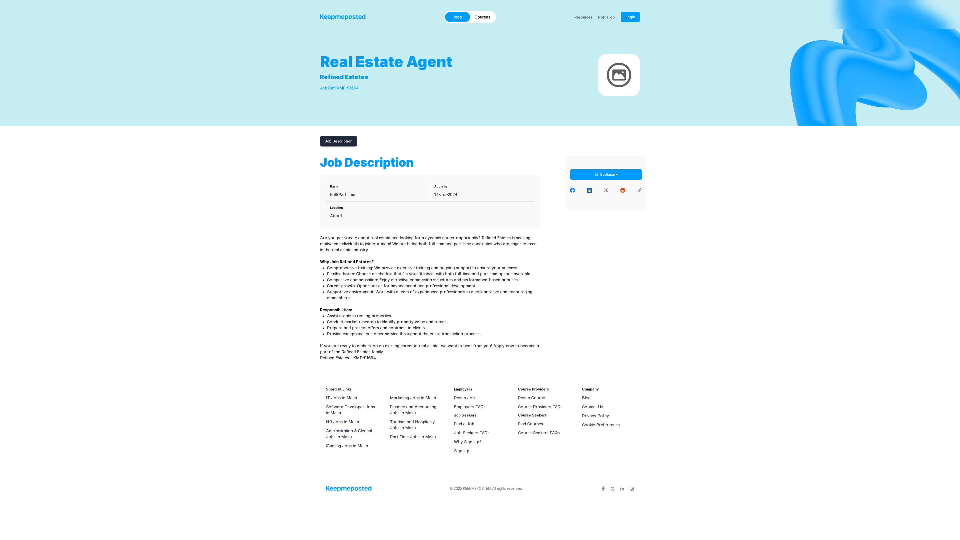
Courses (482, 17)
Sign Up (461, 450)
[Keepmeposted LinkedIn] (622, 488)
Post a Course (531, 397)
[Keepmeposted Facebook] (603, 488)
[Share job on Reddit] (622, 190)
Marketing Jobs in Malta (413, 397)
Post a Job (464, 397)
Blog (586, 397)
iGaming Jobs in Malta (347, 445)
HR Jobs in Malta (342, 421)
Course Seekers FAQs (539, 432)
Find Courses (530, 423)
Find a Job (464, 423)
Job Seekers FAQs (472, 432)
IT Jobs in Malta (341, 397)
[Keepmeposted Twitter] (612, 488)
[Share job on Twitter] (606, 190)
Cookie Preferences (601, 424)
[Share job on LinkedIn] (589, 190)
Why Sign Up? (468, 441)
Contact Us (592, 406)
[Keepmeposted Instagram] (632, 488)
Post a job (606, 17)
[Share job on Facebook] (572, 190)
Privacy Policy (595, 415)
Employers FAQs (470, 406)
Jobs (457, 17)
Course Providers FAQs (540, 406)
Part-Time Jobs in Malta (413, 436)
